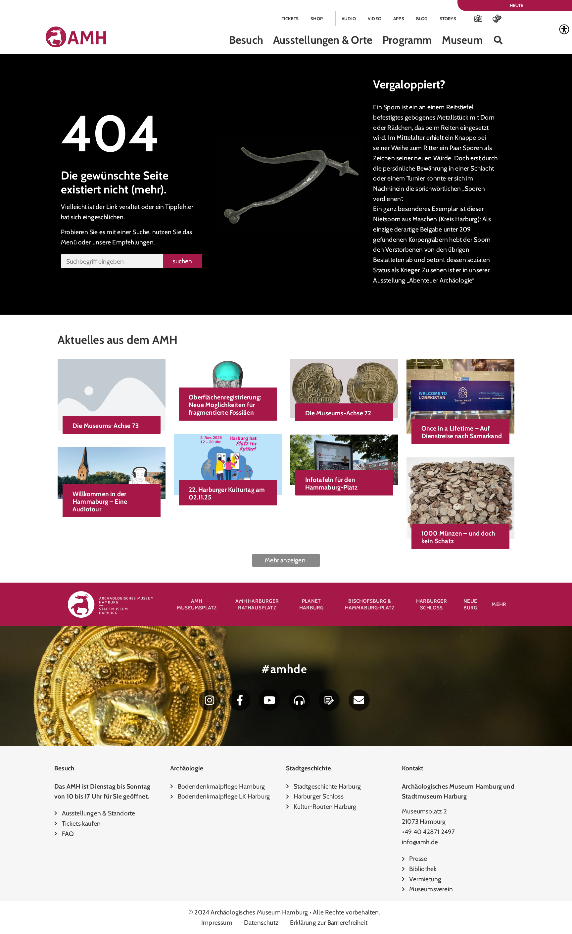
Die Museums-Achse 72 (338, 413)
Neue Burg (470, 604)
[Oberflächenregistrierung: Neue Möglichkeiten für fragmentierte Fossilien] (228, 380)
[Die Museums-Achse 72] (344, 388)
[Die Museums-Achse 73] (112, 394)
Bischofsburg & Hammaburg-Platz (370, 604)
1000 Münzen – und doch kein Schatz (458, 537)
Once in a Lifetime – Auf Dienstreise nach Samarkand (461, 432)
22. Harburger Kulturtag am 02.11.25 (227, 493)
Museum (462, 39)
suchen (182, 261)
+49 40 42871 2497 (428, 832)
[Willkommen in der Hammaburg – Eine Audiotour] (112, 472)
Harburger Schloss (431, 604)
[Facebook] (239, 700)
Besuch (246, 39)
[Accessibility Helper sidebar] (564, 29)
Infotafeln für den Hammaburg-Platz (331, 483)
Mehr (499, 604)
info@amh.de (420, 842)
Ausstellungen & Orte (322, 39)
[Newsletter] (359, 700)
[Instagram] (209, 700)
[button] (498, 40)
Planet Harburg (311, 604)
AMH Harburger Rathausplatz (257, 604)
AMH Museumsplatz (196, 604)
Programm (407, 39)
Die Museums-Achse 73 (105, 426)
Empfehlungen (132, 242)
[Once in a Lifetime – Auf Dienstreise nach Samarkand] (460, 395)
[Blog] (329, 700)
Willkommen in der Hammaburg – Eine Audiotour (99, 501)
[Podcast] (299, 700)
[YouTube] (269, 700)
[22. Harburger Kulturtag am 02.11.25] (228, 464)
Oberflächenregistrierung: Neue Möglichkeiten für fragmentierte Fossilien (225, 404)
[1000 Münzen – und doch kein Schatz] (460, 497)
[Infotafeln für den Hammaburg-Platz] (344, 459)
